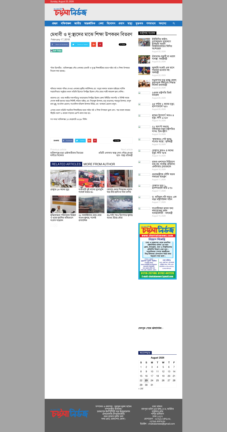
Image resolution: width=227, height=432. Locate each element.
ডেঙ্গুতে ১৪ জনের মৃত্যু (59, 189)
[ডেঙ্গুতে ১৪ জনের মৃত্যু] (63, 179)
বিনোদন (111, 23)
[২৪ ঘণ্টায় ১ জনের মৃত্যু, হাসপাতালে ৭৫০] (144, 107)
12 (163, 371)
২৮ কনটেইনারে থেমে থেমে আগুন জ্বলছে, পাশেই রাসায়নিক (90, 218)
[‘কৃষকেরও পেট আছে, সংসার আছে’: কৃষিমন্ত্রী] (144, 142)
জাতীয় (77, 23)
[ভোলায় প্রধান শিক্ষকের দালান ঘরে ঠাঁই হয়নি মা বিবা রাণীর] (120, 179)
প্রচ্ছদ (55, 23)
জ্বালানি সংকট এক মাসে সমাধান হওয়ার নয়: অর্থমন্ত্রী (163, 70)
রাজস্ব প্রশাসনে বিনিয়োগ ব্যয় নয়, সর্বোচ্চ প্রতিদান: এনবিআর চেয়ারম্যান (163, 164)
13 (169, 371)
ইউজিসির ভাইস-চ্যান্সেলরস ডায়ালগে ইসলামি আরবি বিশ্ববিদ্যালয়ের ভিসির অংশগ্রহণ (162, 44)
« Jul (140, 388)
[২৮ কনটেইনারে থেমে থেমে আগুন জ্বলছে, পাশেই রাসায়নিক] (91, 204)
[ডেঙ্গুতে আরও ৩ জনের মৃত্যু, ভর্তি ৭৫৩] (144, 153)
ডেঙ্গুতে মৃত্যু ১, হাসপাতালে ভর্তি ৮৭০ (162, 187)
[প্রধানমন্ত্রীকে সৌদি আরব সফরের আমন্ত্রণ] (144, 177)
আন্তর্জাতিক (89, 23)
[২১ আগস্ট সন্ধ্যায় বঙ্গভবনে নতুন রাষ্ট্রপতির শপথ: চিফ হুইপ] (144, 130)
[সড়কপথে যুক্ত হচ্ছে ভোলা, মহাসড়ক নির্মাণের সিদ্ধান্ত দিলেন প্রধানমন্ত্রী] (144, 83)
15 (141, 376)
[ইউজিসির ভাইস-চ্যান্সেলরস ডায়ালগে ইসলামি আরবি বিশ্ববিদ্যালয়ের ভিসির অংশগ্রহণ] (144, 42)
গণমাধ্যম (151, 23)
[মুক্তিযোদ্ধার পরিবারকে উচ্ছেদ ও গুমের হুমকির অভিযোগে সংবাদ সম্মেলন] (63, 204)
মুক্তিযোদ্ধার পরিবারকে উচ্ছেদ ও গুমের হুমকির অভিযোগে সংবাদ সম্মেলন (63, 218)
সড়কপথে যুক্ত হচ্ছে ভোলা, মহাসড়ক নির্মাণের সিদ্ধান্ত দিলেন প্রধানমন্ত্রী (164, 83)
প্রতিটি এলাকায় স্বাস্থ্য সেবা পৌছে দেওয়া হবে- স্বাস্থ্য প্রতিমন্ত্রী (116, 154)
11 (157, 371)
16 (146, 376)
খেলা (101, 23)
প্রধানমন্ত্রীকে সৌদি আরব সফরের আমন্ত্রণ (163, 175)
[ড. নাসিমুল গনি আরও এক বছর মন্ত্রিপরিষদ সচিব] (144, 200)
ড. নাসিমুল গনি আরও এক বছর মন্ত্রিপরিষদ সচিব (164, 198)
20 (169, 376)
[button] (174, 23)
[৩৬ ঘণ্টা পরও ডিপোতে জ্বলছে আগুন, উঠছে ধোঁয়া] (120, 204)
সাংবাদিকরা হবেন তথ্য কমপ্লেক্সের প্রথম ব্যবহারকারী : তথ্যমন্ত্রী (162, 211)
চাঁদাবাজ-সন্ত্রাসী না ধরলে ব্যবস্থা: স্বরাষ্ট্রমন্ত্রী (163, 58)
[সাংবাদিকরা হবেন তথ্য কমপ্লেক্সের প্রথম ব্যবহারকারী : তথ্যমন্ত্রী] (144, 211)
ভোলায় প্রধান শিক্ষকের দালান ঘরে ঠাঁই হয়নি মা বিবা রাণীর (119, 191)
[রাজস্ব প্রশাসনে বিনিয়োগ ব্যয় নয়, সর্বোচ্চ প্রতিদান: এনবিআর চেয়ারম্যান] (144, 165)
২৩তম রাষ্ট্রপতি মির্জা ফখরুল (161, 94)
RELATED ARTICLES (66, 164)
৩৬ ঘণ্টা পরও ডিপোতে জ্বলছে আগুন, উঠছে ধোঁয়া (120, 216)
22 (141, 380)
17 (152, 376)
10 (152, 371)
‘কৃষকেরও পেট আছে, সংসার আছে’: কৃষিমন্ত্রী (162, 140)
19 (163, 376)
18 (157, 376)
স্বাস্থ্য (129, 23)
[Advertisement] (93, 60)
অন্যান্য (162, 23)
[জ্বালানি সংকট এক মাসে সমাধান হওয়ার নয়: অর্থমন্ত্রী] (144, 71)
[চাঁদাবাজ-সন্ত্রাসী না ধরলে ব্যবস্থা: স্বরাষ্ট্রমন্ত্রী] (144, 59)
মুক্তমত (139, 23)
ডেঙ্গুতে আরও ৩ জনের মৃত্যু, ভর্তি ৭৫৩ (162, 152)
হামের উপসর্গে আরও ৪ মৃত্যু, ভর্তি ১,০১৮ (163, 116)
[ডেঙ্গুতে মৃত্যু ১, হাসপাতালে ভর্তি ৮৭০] (144, 189)
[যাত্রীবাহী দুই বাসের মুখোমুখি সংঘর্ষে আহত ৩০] (91, 179)
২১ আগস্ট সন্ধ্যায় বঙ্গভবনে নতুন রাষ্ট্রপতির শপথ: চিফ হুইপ (163, 129)
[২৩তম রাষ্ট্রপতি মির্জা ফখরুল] (144, 96)
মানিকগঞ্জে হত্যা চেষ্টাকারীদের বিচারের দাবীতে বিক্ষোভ (66, 154)
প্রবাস (121, 23)
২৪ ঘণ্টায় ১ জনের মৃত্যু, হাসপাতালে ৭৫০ (163, 105)
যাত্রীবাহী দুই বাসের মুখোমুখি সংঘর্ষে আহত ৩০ (91, 191)
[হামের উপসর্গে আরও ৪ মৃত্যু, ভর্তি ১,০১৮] (144, 118)
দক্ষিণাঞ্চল (66, 23)
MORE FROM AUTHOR (99, 164)
